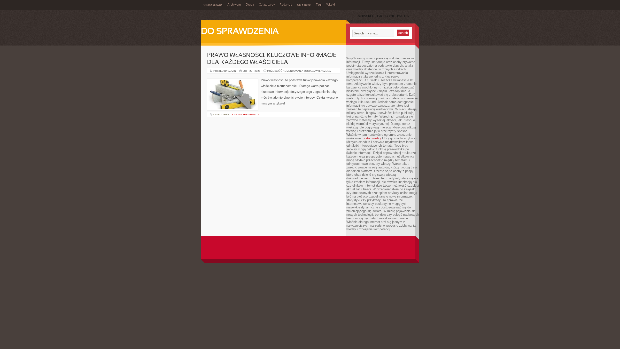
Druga (250, 4)
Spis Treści (304, 5)
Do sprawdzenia (240, 32)
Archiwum (234, 4)
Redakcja (286, 4)
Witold (330, 4)
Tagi (319, 4)
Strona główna (213, 5)
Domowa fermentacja (245, 114)
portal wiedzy (372, 138)
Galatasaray (267, 4)
